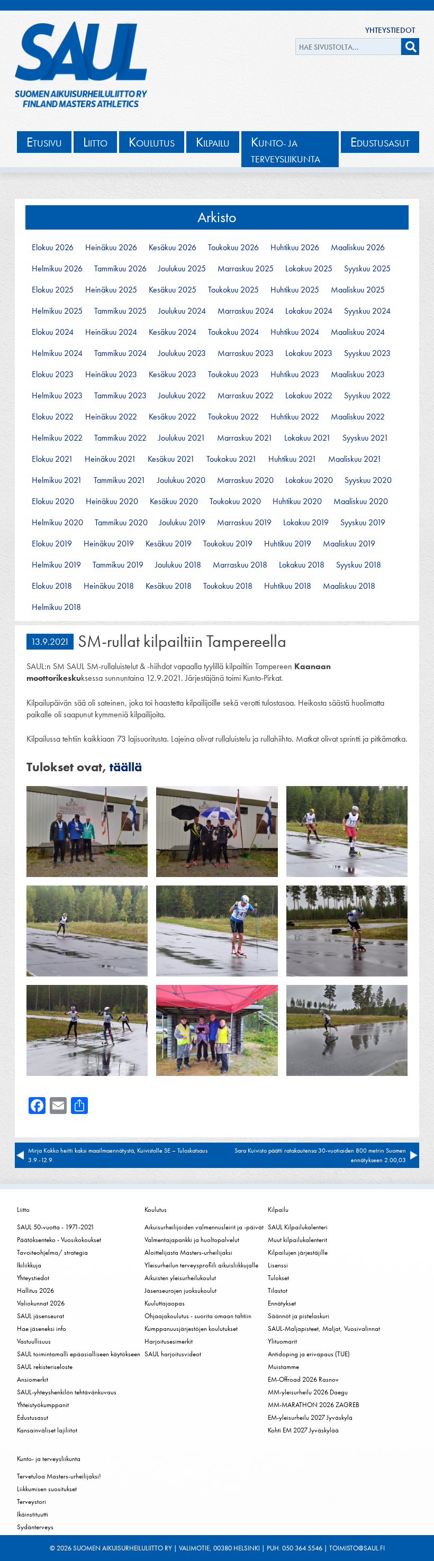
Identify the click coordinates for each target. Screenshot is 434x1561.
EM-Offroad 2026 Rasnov (303, 1379)
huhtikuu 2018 (287, 586)
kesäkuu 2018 (169, 586)
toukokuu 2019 (227, 543)
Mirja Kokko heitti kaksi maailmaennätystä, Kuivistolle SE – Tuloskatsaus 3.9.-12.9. (117, 1155)
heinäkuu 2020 (112, 501)
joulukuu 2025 (182, 268)
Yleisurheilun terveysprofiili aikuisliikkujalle (201, 1265)
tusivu (44, 142)
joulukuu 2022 (182, 395)
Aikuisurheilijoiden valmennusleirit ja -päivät (204, 1226)
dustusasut (380, 142)
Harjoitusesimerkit (168, 1341)
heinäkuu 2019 (109, 543)
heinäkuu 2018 (109, 586)
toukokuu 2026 (233, 247)
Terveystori (31, 1501)
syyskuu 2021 (365, 438)
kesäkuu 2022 (172, 417)
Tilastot (277, 1290)
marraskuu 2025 (246, 268)
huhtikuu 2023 (294, 374)
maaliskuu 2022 (358, 417)
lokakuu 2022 (308, 395)
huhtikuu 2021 (292, 459)
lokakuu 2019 (306, 522)
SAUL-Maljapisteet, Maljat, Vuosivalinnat (324, 1328)
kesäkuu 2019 (169, 543)
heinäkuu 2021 (110, 459)
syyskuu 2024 (367, 311)
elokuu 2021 (52, 459)
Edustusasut (32, 1417)
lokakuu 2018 (301, 565)
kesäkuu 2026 (172, 247)
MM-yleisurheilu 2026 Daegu (308, 1391)
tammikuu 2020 (121, 522)
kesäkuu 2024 (172, 332)
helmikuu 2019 (56, 565)
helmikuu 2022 (57, 438)
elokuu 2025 (53, 290)
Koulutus (155, 1209)
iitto (95, 142)
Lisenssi (278, 1265)
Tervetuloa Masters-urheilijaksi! (59, 1476)
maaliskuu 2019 (349, 543)
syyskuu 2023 (367, 353)
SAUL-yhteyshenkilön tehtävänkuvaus (66, 1391)
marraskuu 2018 (240, 565)
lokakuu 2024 (308, 311)
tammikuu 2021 (120, 480)
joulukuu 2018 (178, 565)
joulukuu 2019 (182, 522)
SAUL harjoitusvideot (172, 1353)
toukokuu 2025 (233, 290)
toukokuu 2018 (227, 586)
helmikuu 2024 (57, 353)
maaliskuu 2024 (358, 332)
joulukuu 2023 (182, 353)
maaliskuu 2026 (358, 247)
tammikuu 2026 (120, 268)
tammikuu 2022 (120, 438)
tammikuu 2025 (120, 311)
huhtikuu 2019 (287, 543)
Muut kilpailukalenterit (297, 1239)
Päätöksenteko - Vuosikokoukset (59, 1239)
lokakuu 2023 (308, 353)
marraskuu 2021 (245, 438)
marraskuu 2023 (246, 353)
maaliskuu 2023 (358, 374)
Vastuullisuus (34, 1341)
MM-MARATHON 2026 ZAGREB (313, 1404)
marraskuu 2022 (246, 395)
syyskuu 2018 (358, 565)
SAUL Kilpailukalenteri (298, 1226)
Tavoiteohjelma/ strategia (52, 1252)
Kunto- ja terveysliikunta (48, 1458)
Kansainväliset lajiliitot (47, 1430)
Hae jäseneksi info (41, 1328)
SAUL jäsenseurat (40, 1315)
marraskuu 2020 (245, 480)
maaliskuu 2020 (360, 501)
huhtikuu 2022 (294, 417)
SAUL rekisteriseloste (45, 1366)
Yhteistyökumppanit (43, 1404)
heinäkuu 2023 (111, 374)
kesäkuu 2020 (174, 501)
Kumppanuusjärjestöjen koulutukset (191, 1328)
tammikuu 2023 (120, 395)
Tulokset (278, 1277)
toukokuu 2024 (233, 332)
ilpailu (213, 142)
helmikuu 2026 (57, 268)
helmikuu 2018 (56, 607)
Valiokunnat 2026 (41, 1303)
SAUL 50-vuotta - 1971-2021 (55, 1226)
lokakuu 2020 (309, 480)
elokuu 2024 (53, 332)
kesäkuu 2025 (172, 290)
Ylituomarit (282, 1341)
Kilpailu (278, 1209)
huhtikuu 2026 (294, 247)
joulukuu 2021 (181, 438)
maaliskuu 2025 (358, 290)
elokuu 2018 (52, 586)
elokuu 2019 (52, 543)
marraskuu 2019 (244, 522)
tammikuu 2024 (120, 353)
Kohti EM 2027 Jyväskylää (303, 1430)
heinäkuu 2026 (111, 247)
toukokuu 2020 (235, 501)
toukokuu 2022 (233, 417)
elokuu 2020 (53, 501)
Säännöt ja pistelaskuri (298, 1315)
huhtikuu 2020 (297, 501)
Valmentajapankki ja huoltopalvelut (191, 1239)
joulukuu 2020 (181, 480)
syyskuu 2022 (367, 395)
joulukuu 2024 (182, 311)
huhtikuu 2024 (294, 332)
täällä (126, 767)
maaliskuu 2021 (355, 459)
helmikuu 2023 (57, 395)
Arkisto (217, 217)
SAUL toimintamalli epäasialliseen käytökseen (78, 1353)
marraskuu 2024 (246, 311)
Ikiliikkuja (29, 1265)
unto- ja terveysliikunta (285, 149)
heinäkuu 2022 (111, 417)
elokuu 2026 (53, 247)
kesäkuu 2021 (171, 459)
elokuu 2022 (53, 417)
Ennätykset (282, 1303)
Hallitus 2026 (35, 1290)
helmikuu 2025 (57, 311)
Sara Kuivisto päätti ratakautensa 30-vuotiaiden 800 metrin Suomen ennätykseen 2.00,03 (320, 1155)
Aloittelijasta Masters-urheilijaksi (188, 1252)
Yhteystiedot (390, 30)
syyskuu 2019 (362, 522)
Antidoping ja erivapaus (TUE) (309, 1353)
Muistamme (283, 1366)
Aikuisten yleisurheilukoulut (180, 1277)
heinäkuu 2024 (111, 332)
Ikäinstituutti (32, 1514)
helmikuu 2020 (57, 522)
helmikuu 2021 (57, 480)
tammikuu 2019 (118, 565)
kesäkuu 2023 (172, 374)
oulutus (152, 142)
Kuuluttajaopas (164, 1303)
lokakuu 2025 (308, 268)
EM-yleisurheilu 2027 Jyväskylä (310, 1417)
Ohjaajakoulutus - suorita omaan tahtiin (197, 1315)
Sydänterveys (35, 1526)
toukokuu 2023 (233, 374)
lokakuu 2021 (307, 438)
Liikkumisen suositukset (47, 1488)
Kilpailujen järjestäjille (298, 1252)
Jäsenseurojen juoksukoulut (180, 1290)
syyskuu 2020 (368, 480)
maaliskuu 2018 (349, 586)
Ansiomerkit (32, 1379)
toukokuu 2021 (231, 459)
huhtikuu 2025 (294, 290)
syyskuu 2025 (367, 268)
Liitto (23, 1209)
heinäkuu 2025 (111, 290)
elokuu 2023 (53, 374)
